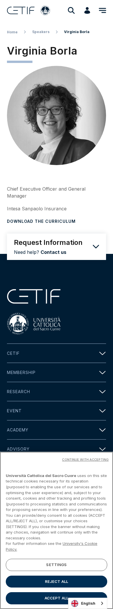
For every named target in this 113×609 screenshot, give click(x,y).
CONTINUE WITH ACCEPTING (85, 460)
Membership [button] (21, 372)
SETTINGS (56, 564)
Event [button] (14, 410)
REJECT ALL (56, 581)
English (88, 603)
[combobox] (87, 603)
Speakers (41, 32)
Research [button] (18, 391)
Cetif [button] (13, 353)
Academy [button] (17, 429)
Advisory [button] (18, 449)
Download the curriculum (41, 221)
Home (12, 32)
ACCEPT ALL (56, 598)
